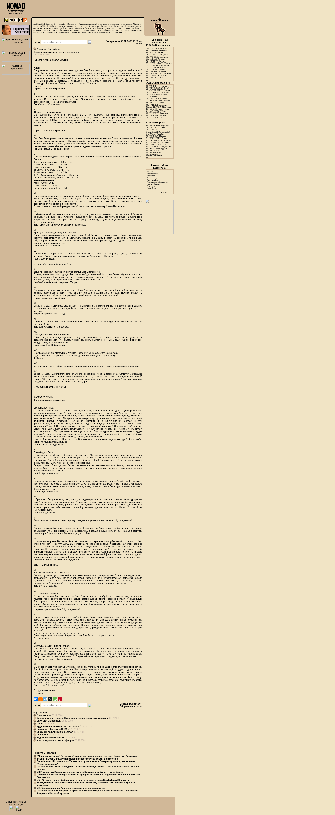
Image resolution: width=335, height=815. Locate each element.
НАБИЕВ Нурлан (157, 61)
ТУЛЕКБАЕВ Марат (158, 67)
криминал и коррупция (70, 30)
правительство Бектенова (108, 24)
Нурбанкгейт (59, 24)
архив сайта (102, 32)
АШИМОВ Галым (156, 117)
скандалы (46, 30)
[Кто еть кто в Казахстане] (160, 233)
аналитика (37, 28)
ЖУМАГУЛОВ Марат (158, 103)
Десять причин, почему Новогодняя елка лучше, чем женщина (72, 718)
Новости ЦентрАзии (45, 753)
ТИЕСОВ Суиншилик (158, 86)
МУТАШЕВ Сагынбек (158, 151)
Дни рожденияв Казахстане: (160, 41)
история (101, 30)
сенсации (56, 30)
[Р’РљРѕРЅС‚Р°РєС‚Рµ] (36, 699)
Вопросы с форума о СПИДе (53, 729)
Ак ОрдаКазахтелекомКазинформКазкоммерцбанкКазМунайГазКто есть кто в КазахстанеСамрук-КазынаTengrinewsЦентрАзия (157, 179)
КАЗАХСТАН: (39, 24)
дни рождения (81, 26)
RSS (50, 26)
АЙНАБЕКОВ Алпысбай (159, 132)
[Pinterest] (60, 699)
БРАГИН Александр (158, 48)
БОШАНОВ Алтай (158, 71)
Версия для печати (130, 704)
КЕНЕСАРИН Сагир (157, 136)
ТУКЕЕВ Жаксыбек (157, 144)
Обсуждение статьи (131, 706)
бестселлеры (94, 26)
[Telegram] (45, 699)
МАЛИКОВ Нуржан (157, 115)
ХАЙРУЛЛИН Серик (158, 138)
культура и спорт (89, 30)
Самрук (49, 24)
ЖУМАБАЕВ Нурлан (158, 149)
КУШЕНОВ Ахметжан (158, 113)
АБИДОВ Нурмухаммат (159, 109)
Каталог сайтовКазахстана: (159, 166)
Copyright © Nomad (16, 802)
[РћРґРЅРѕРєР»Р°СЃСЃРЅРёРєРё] (40, 699)
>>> (171, 80)
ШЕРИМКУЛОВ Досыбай (160, 88)
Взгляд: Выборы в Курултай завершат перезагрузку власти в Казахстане (77, 758)
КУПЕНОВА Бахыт (157, 128)
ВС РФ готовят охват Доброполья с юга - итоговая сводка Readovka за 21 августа (83, 780)
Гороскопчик (44, 715)
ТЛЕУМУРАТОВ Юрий (159, 142)
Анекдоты (42, 734)
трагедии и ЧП (52, 32)
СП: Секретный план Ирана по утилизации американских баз (71, 788)
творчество (129, 28)
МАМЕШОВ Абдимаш (158, 126)
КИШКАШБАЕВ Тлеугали (161, 76)
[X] (50, 699)
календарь (110, 30)
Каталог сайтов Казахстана (112, 26)
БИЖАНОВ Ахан (157, 59)
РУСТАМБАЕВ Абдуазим (161, 63)
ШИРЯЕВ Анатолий (158, 51)
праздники (74, 32)
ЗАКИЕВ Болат (155, 130)
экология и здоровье (114, 28)
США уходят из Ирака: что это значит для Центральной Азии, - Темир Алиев (80, 772)
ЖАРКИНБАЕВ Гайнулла (160, 101)
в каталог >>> (167, 192)
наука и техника (122, 30)
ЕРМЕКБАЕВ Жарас (158, 98)
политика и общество (53, 28)
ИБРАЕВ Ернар (155, 155)
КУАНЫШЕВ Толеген (159, 65)
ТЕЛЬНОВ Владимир (159, 57)
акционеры (64, 32)
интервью (37, 30)
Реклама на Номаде (133, 26)
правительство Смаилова (131, 24)
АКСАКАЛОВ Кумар (158, 111)
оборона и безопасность (85, 28)
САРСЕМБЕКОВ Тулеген (159, 90)
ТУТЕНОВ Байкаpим (158, 105)
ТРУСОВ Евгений (157, 69)
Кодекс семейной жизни (50, 737)
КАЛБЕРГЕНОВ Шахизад (160, 107)
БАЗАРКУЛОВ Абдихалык (160, 146)
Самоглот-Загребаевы (48, 49)
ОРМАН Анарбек (156, 134)
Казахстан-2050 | (40, 26)
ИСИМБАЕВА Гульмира (160, 74)
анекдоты (92, 32)
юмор (138, 28)
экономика (68, 28)
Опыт (40, 723)
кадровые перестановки (63, 26)
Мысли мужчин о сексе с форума (55, 740)
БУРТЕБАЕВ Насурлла (159, 92)
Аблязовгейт (72, 24)
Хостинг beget (16, 804)
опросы (83, 32)
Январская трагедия (87, 24)
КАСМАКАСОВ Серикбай (160, 140)
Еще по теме (40, 712)
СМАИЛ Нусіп (156, 53)
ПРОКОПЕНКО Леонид (159, 153)
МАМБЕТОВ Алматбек (160, 78)
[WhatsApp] (55, 699)
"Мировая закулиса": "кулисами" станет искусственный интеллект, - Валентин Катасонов (87, 756)
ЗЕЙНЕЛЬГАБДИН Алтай (161, 55)
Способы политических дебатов (55, 732)
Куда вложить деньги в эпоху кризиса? (59, 726)
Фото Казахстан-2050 (117, 32)
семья (100, 28)
